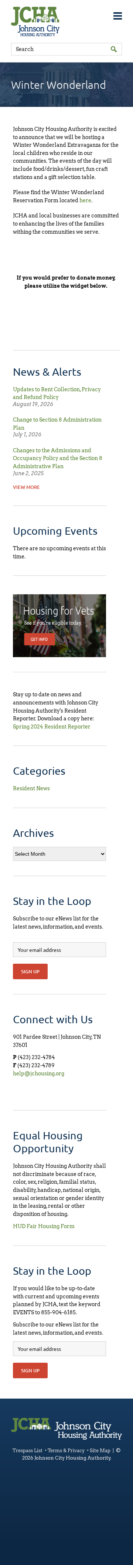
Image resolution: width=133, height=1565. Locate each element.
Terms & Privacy (66, 1450)
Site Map (100, 1450)
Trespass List (27, 1450)
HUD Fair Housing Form (44, 1226)
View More (26, 487)
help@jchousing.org (38, 1073)
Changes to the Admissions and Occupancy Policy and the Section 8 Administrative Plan (57, 458)
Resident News (31, 788)
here (85, 200)
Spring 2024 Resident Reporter (52, 726)
